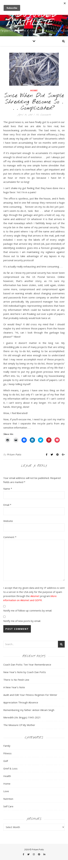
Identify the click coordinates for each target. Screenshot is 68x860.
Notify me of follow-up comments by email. (27, 610)
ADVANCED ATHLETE (34, 19)
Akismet (34, 596)
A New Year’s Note (14, 687)
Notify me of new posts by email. (22, 621)
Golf (5, 761)
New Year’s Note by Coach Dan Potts (24, 672)
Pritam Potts (14, 454)
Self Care (8, 806)
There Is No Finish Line (16, 679)
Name (7, 488)
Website (8, 521)
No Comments (43, 114)
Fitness (7, 753)
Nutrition (8, 798)
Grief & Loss (10, 768)
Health (7, 776)
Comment (9, 537)
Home (34, 90)
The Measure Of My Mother (19, 725)
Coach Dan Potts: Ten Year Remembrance (27, 664)
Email (7, 504)
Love (6, 791)
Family (6, 745)
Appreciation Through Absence (20, 702)
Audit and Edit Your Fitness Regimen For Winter (30, 694)
